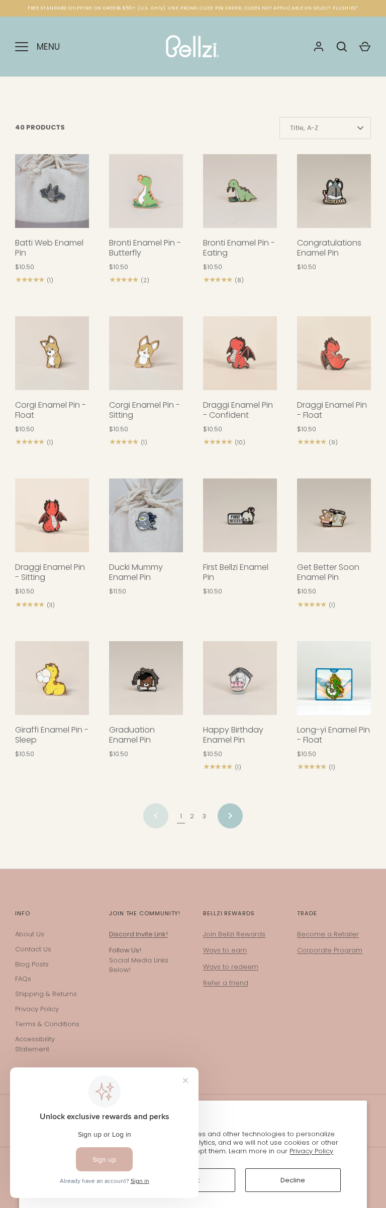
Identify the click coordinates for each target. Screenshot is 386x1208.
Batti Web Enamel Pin (49, 248)
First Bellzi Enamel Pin (235, 572)
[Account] (319, 47)
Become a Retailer (328, 934)
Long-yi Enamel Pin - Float (333, 735)
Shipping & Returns (46, 994)
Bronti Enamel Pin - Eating (239, 248)
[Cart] (365, 47)
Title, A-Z (304, 128)
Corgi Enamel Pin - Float (50, 410)
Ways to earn (225, 950)
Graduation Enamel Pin (132, 735)
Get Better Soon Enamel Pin (328, 572)
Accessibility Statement (35, 1044)
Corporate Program (329, 950)
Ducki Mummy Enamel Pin (136, 572)
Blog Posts (32, 964)
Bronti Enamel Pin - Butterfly (145, 248)
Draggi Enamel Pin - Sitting (50, 572)
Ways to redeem (230, 967)
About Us (29, 934)
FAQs (23, 979)
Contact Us (33, 949)
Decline (292, 1180)
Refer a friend (225, 983)
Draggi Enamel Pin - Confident (238, 410)
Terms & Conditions (47, 1024)
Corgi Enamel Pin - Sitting (144, 410)
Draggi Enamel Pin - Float (332, 410)
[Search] (342, 47)
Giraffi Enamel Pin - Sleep (51, 735)
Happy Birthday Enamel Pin (233, 735)
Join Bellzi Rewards (234, 934)
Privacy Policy (311, 1151)
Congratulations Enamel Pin (329, 248)
